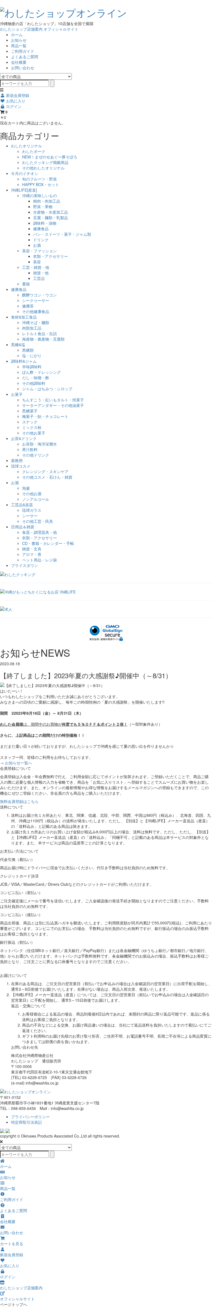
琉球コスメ (20, 466)
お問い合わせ (22, 67)
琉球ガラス (31, 510)
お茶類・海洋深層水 (39, 444)
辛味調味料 (31, 366)
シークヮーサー (35, 300)
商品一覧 (18, 45)
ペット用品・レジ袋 (39, 560)
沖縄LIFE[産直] (24, 190)
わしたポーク (33, 151)
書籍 (26, 284)
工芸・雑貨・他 (35, 267)
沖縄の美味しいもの (39, 195)
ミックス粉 (31, 427)
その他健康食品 (35, 311)
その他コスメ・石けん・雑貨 (47, 477)
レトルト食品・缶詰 (39, 333)
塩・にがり (31, 355)
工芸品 (39, 278)
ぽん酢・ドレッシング (41, 372)
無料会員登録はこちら (19, 801)
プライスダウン (24, 565)
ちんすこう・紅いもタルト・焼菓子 (53, 399)
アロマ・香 (31, 554)
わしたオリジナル (26, 146)
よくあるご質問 (24, 56)
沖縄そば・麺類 (35, 322)
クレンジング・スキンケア (45, 471)
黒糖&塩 (18, 344)
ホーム (17, 34)
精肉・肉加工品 (46, 201)
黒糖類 (28, 350)
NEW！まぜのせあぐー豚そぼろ (49, 157)
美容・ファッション (39, 250)
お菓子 (17, 394)
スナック (30, 422)
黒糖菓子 (30, 410)
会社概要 (18, 62)
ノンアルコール (35, 499)
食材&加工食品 (24, 317)
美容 (37, 261)
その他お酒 (31, 493)
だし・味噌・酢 (35, 377)
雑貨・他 (41, 272)
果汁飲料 (30, 449)
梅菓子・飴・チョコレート (45, 416)
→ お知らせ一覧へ (16, 762)
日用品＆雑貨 (22, 526)
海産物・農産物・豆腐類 (43, 339)
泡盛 (26, 488)
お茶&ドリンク (24, 438)
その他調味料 (33, 383)
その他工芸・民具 (37, 521)
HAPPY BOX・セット (40, 184)
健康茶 (28, 306)
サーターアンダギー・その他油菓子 (53, 405)
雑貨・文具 (31, 549)
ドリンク (41, 239)
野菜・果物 (42, 206)
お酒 (37, 245)
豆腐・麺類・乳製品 (50, 217)
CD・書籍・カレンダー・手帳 (48, 543)
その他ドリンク (35, 455)
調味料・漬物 (44, 223)
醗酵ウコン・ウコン (39, 295)
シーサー (30, 515)
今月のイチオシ (24, 173)
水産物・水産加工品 (50, 212)
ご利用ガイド (22, 51)
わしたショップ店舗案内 (21, 29)
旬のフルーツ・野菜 (39, 179)
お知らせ (18, 40)
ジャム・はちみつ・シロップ (47, 388)
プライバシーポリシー (30, 1116)
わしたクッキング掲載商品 (45, 162)
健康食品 (41, 228)
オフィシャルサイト (61, 29)
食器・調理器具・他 (39, 532)
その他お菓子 (33, 433)
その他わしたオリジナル (43, 168)
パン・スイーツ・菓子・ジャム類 (62, 234)
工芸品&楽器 (22, 504)
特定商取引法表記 (26, 1122)
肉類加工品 (31, 328)
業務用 (17, 460)
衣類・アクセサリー (50, 256)
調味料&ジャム (24, 361)
